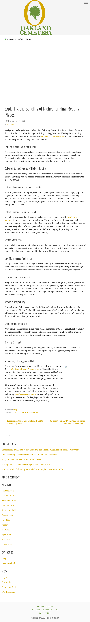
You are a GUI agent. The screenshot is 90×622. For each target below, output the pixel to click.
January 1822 (8, 544)
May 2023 (6, 530)
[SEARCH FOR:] (45, 435)
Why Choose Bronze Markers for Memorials (21, 459)
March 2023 (7, 539)
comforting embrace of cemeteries (23, 369)
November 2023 (9, 500)
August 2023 (7, 515)
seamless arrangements (25, 394)
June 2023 (6, 525)
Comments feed (9, 587)
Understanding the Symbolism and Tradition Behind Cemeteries (30, 455)
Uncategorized (8, 563)
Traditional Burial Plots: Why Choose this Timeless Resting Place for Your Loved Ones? (40, 450)
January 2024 (8, 491)
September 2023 (9, 510)
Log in (4, 577)
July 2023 (6, 520)
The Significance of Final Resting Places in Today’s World (27, 464)
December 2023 (9, 496)
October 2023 (8, 505)
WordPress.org (8, 592)
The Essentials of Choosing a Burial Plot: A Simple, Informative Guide (32, 469)
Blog (15, 410)
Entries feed (7, 582)
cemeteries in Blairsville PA (26, 412)
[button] (86, 3)
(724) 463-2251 (45, 613)
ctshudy (10, 125)
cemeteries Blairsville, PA (52, 136)
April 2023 (6, 534)
